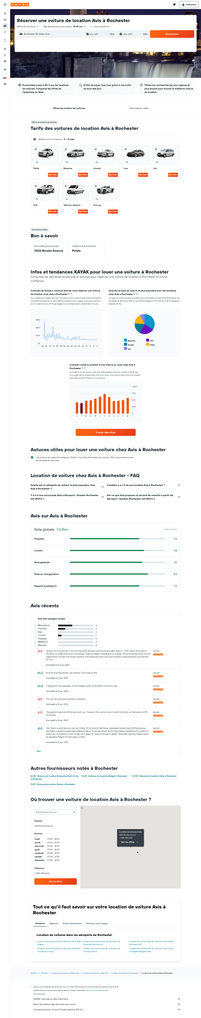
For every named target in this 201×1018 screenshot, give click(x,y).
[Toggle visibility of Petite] (150, 344)
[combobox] (28, 26)
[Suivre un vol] (5, 55)
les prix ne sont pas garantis (97, 990)
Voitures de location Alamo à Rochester (53, 784)
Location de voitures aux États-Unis (65, 973)
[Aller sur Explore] (5, 49)
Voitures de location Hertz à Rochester (154, 776)
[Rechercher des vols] (5, 13)
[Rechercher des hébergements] (5, 20)
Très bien (42, 628)
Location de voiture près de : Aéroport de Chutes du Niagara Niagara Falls (151, 950)
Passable (42, 638)
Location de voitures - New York (95, 973)
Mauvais (42, 645)
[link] (106, 432)
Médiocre (43, 641)
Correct (42, 635)
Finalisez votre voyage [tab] (97, 923)
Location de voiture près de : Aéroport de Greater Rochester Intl (151, 943)
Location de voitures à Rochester (125, 973)
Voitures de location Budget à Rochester (104, 776)
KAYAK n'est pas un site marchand (51, 998)
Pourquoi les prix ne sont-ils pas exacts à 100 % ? (59, 1009)
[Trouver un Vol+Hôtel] (5, 32)
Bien (40, 632)
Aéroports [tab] (40, 923)
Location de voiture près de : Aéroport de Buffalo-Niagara (59, 943)
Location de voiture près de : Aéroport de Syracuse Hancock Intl (101, 943)
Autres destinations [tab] (72, 923)
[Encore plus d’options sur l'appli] (5, 40)
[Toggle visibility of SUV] (149, 340)
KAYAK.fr (34, 973)
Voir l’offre (53, 175)
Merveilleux (44, 625)
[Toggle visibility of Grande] (129, 344)
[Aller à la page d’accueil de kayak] (20, 4)
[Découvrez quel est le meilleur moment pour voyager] (5, 61)
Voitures (44, 973)
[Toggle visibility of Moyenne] (129, 340)
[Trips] (5, 70)
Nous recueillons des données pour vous (54, 1004)
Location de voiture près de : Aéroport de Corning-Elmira (101, 950)
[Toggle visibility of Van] (127, 348)
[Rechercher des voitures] (5, 26)
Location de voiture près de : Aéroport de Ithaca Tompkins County (58, 950)
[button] (5, 4)
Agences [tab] (54, 923)
